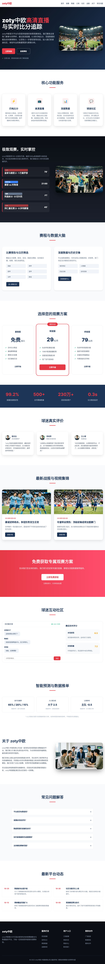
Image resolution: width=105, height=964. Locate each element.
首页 (62, 3)
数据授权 (88, 940)
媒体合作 (88, 943)
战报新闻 (44, 947)
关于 (93, 3)
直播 (67, 3)
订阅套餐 (66, 936)
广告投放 (88, 936)
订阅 (77, 3)
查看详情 (10, 534)
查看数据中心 (64, 279)
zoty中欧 (7, 3)
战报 (88, 3)
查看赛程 (23, 51)
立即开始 (18, 366)
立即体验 (8, 51)
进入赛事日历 (12, 284)
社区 (82, 3)
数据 (72, 3)
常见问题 (100, 3)
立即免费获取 (52, 577)
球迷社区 (66, 940)
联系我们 (66, 947)
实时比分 (44, 940)
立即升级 (52, 367)
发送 (57, 658)
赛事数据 (44, 943)
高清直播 (44, 936)
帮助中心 (66, 943)
